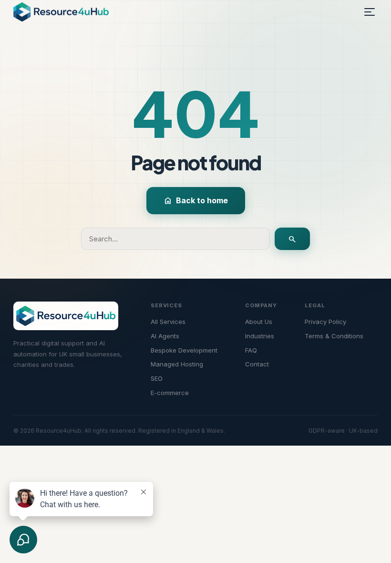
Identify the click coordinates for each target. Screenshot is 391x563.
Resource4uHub (59, 430)
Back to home (196, 201)
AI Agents (165, 336)
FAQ (251, 350)
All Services (168, 321)
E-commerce (170, 392)
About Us (258, 321)
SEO (157, 378)
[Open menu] (369, 12)
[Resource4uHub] (61, 12)
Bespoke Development (184, 350)
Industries (259, 336)
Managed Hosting (177, 364)
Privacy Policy (325, 321)
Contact (257, 364)
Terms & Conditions (334, 336)
